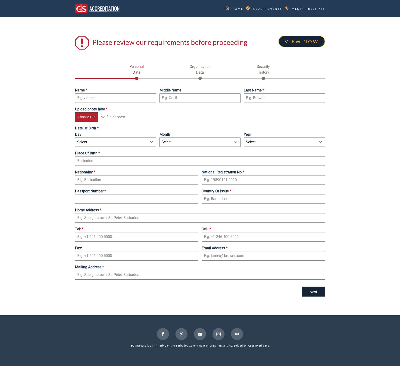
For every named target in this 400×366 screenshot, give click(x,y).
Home (237, 8)
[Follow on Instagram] (218, 334)
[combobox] (115, 142)
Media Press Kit (308, 8)
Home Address (88, 210)
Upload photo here (91, 109)
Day (78, 134)
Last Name (254, 90)
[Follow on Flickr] (237, 334)
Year (247, 134)
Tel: (79, 229)
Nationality (85, 172)
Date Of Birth (87, 128)
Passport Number (90, 191)
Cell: (206, 229)
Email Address (215, 248)
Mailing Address (89, 267)
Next (313, 291)
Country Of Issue (216, 191)
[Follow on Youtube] (200, 334)
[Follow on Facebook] (163, 334)
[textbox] (111, 142)
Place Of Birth (87, 153)
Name (81, 90)
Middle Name (170, 90)
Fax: (78, 248)
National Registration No (223, 172)
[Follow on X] (181, 334)
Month (164, 134)
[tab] (136, 72)
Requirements (267, 8)
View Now (302, 41)
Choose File (86, 117)
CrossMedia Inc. (259, 345)
